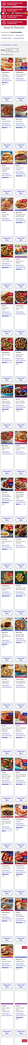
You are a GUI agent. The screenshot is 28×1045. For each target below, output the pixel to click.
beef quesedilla (20, 35)
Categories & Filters (9, 45)
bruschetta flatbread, (18, 38)
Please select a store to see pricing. (7, 79)
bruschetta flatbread (6, 38)
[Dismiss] (25, 2)
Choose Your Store (7, 99)
